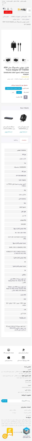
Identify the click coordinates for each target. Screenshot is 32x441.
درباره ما (3, 1)
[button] (11, 9)
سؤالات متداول (16, 1)
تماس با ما (4, 3)
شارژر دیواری (10, 79)
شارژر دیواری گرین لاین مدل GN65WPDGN (23, 128)
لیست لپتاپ (8, 12)
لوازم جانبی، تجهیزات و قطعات (21, 79)
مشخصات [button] (24, 140)
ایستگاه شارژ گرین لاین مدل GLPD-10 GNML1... (8, 128)
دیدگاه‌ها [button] (16, 140)
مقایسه (18, 97)
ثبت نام (4, 401)
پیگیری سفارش (23, 1)
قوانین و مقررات (9, 1)
